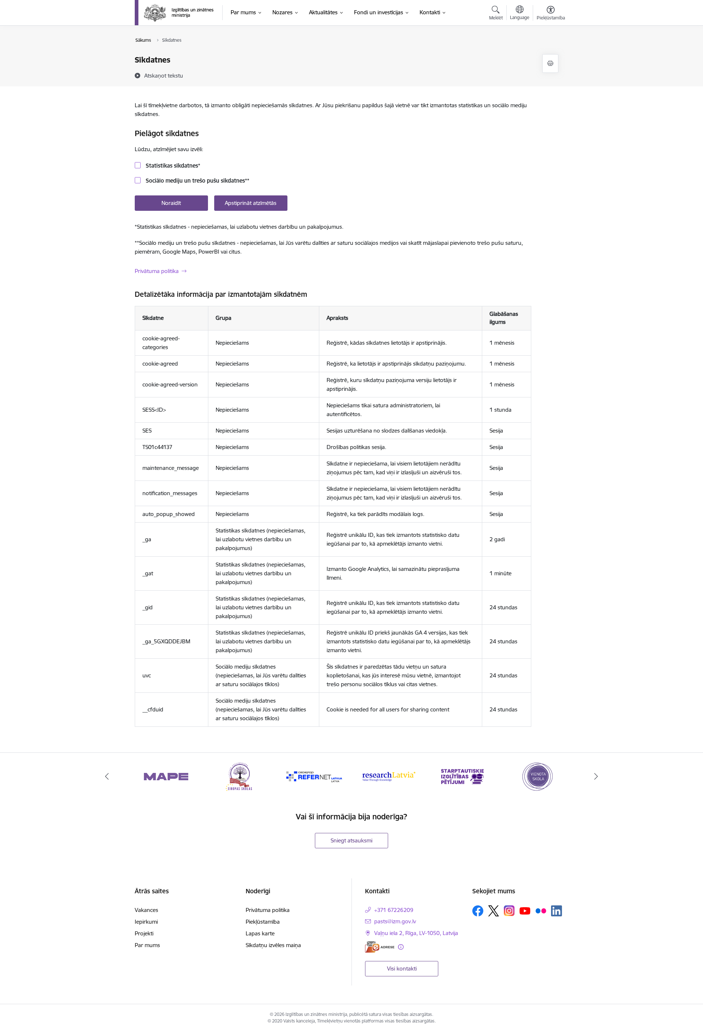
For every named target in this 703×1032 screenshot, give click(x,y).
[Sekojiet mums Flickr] (540, 910)
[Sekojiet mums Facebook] (477, 910)
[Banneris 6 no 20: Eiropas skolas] (240, 776)
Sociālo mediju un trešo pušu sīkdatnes (196, 180)
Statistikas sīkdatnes (172, 165)
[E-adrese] (379, 947)
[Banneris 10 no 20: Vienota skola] (537, 776)
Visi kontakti (402, 968)
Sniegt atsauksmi (351, 840)
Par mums (147, 945)
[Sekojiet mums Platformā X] (493, 910)
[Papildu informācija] (400, 947)
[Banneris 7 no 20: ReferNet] (314, 776)
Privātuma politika (157, 271)
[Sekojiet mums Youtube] (525, 910)
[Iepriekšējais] (107, 776)
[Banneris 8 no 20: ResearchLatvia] (388, 776)
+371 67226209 (393, 909)
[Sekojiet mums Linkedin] (556, 910)
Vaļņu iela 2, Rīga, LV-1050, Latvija (416, 933)
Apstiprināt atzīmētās (250, 202)
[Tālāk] (596, 776)
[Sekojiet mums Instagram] (509, 910)
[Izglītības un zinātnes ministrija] (179, 13)
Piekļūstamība (263, 921)
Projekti (144, 933)
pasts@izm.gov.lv (395, 921)
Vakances (146, 909)
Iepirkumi (146, 921)
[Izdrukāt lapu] (550, 63)
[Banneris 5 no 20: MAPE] (166, 776)
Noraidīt (171, 202)
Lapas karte (260, 933)
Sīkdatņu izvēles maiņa (273, 945)
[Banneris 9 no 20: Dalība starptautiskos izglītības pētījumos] (463, 776)
